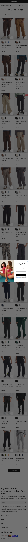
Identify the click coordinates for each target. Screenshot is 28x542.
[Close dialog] (27, 261)
